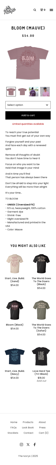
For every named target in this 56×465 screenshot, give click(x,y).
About (42, 422)
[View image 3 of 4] (34, 91)
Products (28, 422)
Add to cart (28, 115)
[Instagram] (21, 444)
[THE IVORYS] (9, 10)
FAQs (13, 427)
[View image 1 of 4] (11, 91)
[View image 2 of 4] (22, 91)
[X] (28, 444)
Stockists (13, 433)
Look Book (28, 427)
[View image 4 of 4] (45, 91)
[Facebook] (34, 444)
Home (13, 422)
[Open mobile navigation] (51, 10)
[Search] (35, 10)
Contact (28, 433)
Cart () (44, 433)
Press (42, 427)
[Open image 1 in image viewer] (28, 62)
